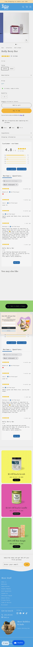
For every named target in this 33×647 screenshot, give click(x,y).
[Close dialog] (31, 313)
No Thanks (8, 330)
